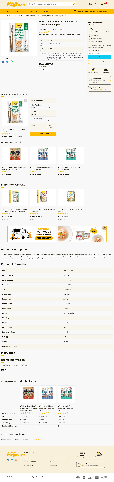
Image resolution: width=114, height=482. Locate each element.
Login (95, 4)
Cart (105, 4)
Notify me (100, 57)
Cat (15, 16)
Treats (20, 16)
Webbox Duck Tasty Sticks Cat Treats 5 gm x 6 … (66, 408)
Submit (74, 4)
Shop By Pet (19, 11)
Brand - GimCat (44, 29)
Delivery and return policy (57, 457)
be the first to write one (39, 440)
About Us (27, 457)
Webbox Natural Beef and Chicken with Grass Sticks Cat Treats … (28, 408)
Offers (46, 11)
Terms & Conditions (30, 461)
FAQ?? (52, 461)
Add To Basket (43, 134)
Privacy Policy (28, 465)
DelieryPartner (102, 89)
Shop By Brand (33, 11)
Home (9, 11)
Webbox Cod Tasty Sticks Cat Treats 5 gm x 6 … (47, 408)
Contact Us (53, 465)
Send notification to (94, 50)
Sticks (27, 16)
